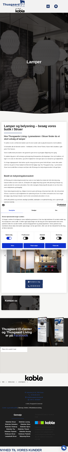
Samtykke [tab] (12, 210)
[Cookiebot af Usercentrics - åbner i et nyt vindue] (58, 205)
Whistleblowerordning (35, 407)
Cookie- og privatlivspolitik (9, 407)
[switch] (25, 238)
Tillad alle (55, 245)
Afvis (12, 245)
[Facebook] (56, 6)
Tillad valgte (34, 245)
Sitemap (20, 407)
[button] (48, 6)
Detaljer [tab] (34, 210)
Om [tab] (56, 210)
